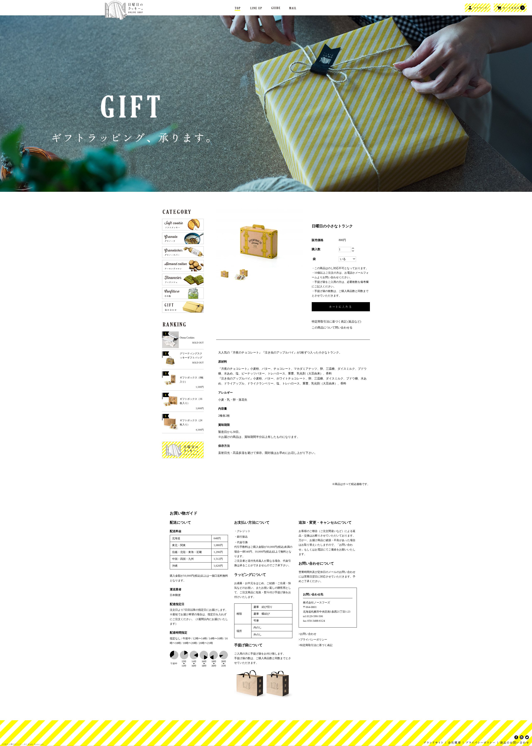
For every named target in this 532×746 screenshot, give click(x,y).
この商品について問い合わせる (332, 327)
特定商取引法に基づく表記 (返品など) (336, 321)
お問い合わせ (308, 633)
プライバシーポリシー (313, 639)
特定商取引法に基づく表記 (316, 645)
